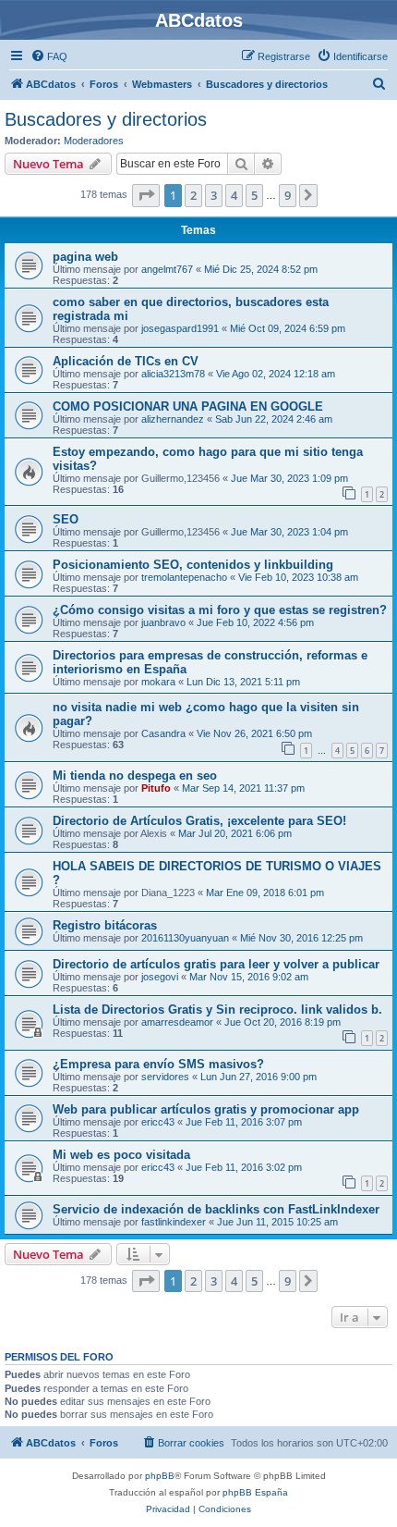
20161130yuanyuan (185, 937)
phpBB (159, 1476)
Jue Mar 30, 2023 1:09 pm (289, 478)
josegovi (159, 976)
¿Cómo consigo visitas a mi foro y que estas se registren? (220, 610)
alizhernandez (172, 419)
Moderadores (94, 140)
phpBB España (255, 1492)
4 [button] (234, 195)
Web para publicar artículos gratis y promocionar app (206, 1109)
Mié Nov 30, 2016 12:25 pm (301, 937)
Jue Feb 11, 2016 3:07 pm (244, 1121)
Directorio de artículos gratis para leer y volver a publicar (216, 964)
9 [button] (287, 195)
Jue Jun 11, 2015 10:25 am (277, 1221)
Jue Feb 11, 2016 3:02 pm (244, 1167)
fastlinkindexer (173, 1221)
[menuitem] (48, 56)
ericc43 (157, 1121)
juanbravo (163, 622)
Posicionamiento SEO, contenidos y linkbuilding (193, 565)
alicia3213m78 (173, 373)
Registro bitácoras (105, 925)
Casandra (163, 733)
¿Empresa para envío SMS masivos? (158, 1064)
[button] (146, 195)
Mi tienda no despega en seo (135, 775)
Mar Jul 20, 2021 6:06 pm (235, 833)
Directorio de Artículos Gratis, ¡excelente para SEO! (199, 821)
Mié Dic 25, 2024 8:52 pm (261, 269)
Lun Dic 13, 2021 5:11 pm (243, 681)
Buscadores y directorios (106, 119)
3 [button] (214, 195)
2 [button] (193, 195)
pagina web (85, 257)
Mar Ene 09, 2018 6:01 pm (265, 892)
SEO (65, 519)
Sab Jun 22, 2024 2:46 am (273, 419)
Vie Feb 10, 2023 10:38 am (298, 577)
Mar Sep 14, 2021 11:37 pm (243, 788)
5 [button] (254, 195)
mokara (158, 681)
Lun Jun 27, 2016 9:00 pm (258, 1076)
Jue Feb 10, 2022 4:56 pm (255, 622)
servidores (165, 1076)
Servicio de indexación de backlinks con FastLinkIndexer (216, 1209)
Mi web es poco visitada (121, 1155)
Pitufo (156, 788)
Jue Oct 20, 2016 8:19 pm (282, 1022)
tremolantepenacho (184, 577)
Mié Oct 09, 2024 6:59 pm (287, 328)
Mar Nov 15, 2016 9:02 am (248, 976)
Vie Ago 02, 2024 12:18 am (275, 373)
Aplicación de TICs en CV (125, 361)
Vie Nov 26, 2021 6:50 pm (254, 733)
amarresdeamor (177, 1022)
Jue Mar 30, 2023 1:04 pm (289, 531)
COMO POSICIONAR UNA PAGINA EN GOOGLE (188, 406)
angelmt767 (167, 269)
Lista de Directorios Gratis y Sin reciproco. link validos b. (217, 1009)
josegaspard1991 (180, 328)
